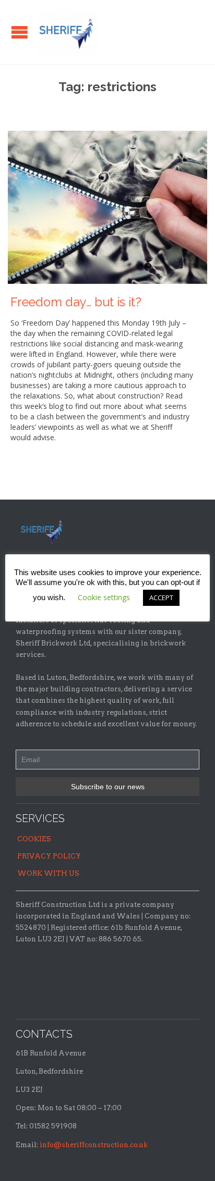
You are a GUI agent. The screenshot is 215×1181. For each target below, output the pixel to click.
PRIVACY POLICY (49, 856)
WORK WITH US (48, 873)
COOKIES (34, 839)
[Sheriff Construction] (68, 32)
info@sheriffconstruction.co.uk (94, 1145)
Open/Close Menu (19, 32)
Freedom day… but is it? (75, 302)
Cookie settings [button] (104, 597)
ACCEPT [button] (161, 597)
